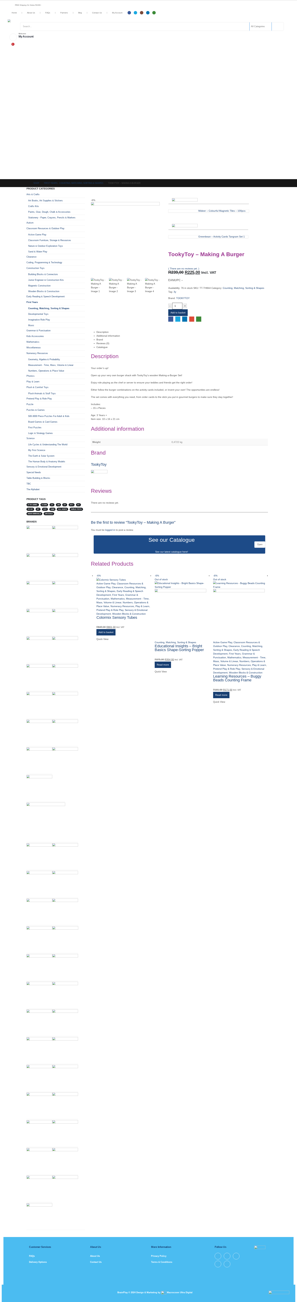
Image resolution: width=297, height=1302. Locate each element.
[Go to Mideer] (39, 966)
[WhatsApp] (154, 12)
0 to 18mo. (33, 505)
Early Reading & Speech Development (45, 296)
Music (31, 325)
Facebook (170, 319)
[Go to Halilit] (39, 649)
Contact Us (97, 13)
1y (52, 505)
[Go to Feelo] (65, 994)
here (184, 551)
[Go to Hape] (65, 538)
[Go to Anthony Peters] (65, 855)
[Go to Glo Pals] (39, 1188)
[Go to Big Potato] (39, 538)
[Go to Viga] (65, 883)
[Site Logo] (35, 20)
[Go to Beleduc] (39, 911)
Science (30, 438)
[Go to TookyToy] (65, 966)
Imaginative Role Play (39, 319)
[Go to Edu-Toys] (39, 1077)
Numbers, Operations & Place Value (46, 370)
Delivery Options (38, 1262)
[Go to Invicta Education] (39, 1132)
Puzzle (29, 404)
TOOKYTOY (183, 298)
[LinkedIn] (148, 12)
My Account (117, 13)
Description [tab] (102, 332)
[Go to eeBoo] (39, 1160)
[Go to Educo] (39, 760)
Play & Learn (142, 606)
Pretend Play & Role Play (109, 610)
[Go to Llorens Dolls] (39, 566)
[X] (135, 12)
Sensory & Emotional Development (43, 466)
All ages (62, 509)
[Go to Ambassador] (65, 1022)
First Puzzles (34, 427)
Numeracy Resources (122, 606)
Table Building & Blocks (38, 478)
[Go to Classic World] (65, 1160)
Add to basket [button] (105, 632)
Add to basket (177, 312)
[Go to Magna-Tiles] (39, 704)
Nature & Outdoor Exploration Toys (45, 246)
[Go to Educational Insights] (39, 593)
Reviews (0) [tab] (102, 343)
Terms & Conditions (161, 1262)
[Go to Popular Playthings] (65, 939)
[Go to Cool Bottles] (65, 676)
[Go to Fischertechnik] (65, 911)
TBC (28, 483)
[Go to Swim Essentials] (65, 732)
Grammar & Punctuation (38, 330)
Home (14, 13)
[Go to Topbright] (39, 621)
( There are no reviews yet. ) (183, 268)
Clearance (117, 587)
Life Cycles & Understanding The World (47, 444)
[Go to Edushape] (65, 1188)
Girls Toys (76, 509)
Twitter (177, 319)
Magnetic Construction (39, 285)
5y (78, 505)
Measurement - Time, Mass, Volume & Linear (50, 365)
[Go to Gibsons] (39, 1049)
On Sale (49, 514)
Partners (64, 13)
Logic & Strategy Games (40, 433)
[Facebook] (129, 12)
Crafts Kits (33, 206)
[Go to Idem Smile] (39, 1215)
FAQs (47, 13)
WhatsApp (198, 319)
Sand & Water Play (37, 251)
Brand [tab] (99, 339)
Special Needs (33, 472)
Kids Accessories (35, 336)
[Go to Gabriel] (39, 939)
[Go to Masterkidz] (65, 566)
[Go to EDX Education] (39, 994)
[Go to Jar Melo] (65, 760)
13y (45, 509)
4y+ (71, 505)
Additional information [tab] (108, 335)
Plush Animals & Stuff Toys (42, 393)
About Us (31, 13)
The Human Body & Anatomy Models (46, 461)
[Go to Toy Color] (65, 1105)
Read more (163, 664)
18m (52, 509)
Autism (30, 222)
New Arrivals (34, 514)
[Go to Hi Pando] (45, 821)
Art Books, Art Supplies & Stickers (45, 200)
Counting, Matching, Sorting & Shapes (243, 288)
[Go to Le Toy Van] (39, 1103)
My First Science (36, 450)
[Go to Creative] (39, 787)
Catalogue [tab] (102, 347)
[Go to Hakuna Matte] (65, 1049)
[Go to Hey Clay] (65, 1132)
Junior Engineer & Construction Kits (46, 280)
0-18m (44, 505)
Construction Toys (35, 268)
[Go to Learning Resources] (65, 593)
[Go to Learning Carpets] (65, 1077)
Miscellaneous (33, 347)
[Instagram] (141, 12)
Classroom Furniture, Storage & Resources (49, 240)
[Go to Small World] (39, 883)
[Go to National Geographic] (65, 649)
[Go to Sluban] (39, 855)
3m (58, 505)
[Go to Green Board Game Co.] (39, 732)
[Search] (277, 26)
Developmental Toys (38, 314)
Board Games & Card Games (42, 422)
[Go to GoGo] (65, 621)
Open (259, 544)
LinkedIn (184, 319)
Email (191, 319)
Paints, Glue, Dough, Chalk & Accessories (49, 212)
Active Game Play (106, 583)
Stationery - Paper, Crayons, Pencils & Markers (51, 217)
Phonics (30, 376)
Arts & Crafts (33, 194)
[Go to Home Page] (27, 183)
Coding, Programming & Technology (44, 262)
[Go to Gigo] (39, 1022)
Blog (80, 13)
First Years (118, 594)
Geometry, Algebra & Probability (44, 359)
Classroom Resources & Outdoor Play (45, 228)
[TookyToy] (99, 478)
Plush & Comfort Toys (37, 387)
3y (175, 291)
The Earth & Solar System (41, 456)
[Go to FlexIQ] (39, 676)
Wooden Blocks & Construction (129, 613)
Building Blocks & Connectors (43, 274)
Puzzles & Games (35, 410)
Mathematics (118, 598)
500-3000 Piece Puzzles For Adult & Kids (48, 416)
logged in (110, 530)
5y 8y (30, 509)
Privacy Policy (158, 1256)
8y (38, 509)
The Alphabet (33, 489)
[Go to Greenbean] (65, 704)
